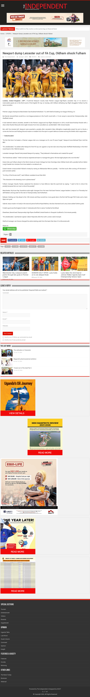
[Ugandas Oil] (17, 397)
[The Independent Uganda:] (45, 6)
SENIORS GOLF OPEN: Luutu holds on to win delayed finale (44, 274)
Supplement (5, 623)
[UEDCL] (17, 536)
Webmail (3, 681)
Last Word (4, 635)
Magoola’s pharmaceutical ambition (25, 359)
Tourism (3, 609)
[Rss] (43, 691)
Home (2, 33)
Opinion (3, 646)
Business (4, 678)
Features (3, 658)
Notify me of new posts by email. (15, 340)
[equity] (29, 486)
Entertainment (5, 612)
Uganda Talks (5, 632)
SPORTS (8, 33)
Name (5, 312)
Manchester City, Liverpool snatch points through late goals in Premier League (15, 275)
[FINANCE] (17, 575)
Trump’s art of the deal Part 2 (23, 368)
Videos (3, 616)
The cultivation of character (22, 350)
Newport (33, 246)
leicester (24, 246)
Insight (3, 649)
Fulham (15, 246)
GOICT (59, 689)
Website (5, 326)
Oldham (41, 246)
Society (3, 662)
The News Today (6, 675)
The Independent (9, 57)
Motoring (4, 665)
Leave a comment (45, 57)
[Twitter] (47, 691)
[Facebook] (45, 691)
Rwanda (3, 619)
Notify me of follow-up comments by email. (18, 337)
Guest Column (5, 639)
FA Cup (8, 246)
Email (5, 319)
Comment (6, 293)
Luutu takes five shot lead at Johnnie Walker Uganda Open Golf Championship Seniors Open (73, 275)
